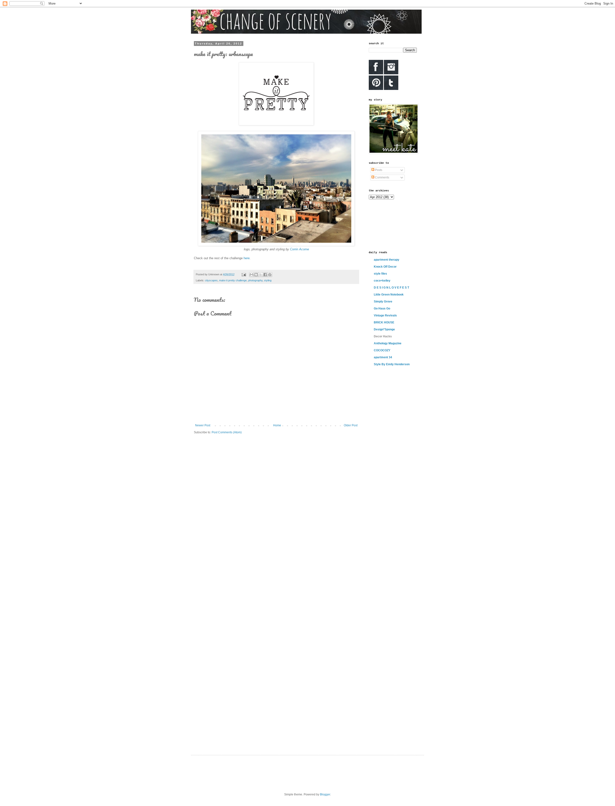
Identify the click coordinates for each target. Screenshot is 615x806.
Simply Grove (383, 301)
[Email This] (251, 274)
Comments (381, 177)
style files (380, 273)
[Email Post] (243, 274)
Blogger (325, 794)
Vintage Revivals (385, 315)
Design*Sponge (384, 329)
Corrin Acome (299, 249)
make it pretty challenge (233, 280)
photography (255, 280)
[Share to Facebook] (265, 274)
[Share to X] (260, 274)
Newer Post (202, 425)
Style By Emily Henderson (392, 364)
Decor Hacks (383, 336)
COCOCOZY (382, 350)
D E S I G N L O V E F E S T (391, 287)
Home (277, 425)
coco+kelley (382, 280)
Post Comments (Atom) (227, 432)
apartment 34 (383, 357)
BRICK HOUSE (384, 322)
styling (267, 280)
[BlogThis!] (256, 274)
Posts (378, 170)
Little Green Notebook (389, 294)
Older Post (350, 425)
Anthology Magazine (387, 343)
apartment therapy (386, 259)
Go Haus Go (382, 308)
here (247, 258)
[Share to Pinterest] (269, 274)
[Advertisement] (390, 225)
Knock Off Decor (385, 266)
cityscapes (211, 280)
